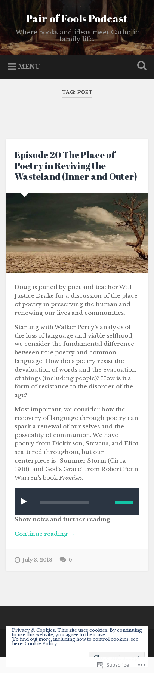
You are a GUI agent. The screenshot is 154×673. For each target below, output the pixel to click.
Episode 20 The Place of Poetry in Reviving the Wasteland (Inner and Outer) (76, 165)
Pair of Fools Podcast (77, 18)
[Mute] (103, 501)
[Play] (25, 501)
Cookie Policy (41, 643)
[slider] (124, 502)
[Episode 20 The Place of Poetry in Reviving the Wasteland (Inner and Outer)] (77, 233)
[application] (77, 501)
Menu (29, 66)
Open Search (140, 66)
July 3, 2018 (37, 560)
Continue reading (45, 534)
